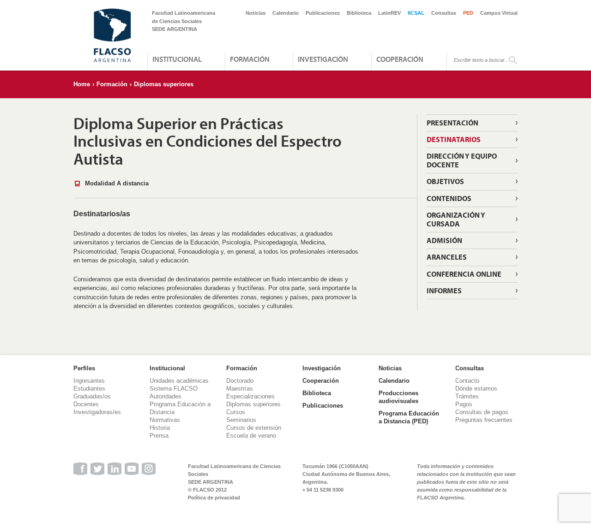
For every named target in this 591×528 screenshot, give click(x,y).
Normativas (165, 419)
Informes (444, 290)
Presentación (452, 122)
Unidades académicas (179, 380)
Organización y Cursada (456, 219)
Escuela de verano (251, 435)
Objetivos (445, 181)
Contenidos (449, 198)
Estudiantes (89, 388)
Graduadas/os (92, 396)
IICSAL (416, 13)
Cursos (235, 412)
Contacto (467, 380)
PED (468, 13)
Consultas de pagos (481, 412)
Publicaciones (323, 13)
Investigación (323, 59)
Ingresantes (89, 380)
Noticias (255, 13)
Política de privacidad (214, 497)
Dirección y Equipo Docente (462, 160)
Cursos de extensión (253, 427)
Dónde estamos (476, 388)
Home (81, 84)
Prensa (159, 435)
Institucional (177, 59)
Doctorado (239, 380)
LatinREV (389, 13)
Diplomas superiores (163, 84)
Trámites (467, 396)
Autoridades (165, 396)
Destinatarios (454, 139)
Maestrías (239, 388)
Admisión (444, 240)
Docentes (86, 404)
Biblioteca (359, 13)
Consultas (443, 13)
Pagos (463, 404)
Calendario (285, 13)
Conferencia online (464, 274)
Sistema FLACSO (174, 388)
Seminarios (241, 419)
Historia (160, 427)
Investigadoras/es (97, 412)
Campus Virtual (499, 13)
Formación (250, 59)
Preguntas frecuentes (484, 419)
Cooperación (399, 59)
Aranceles (447, 256)
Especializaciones (250, 396)
